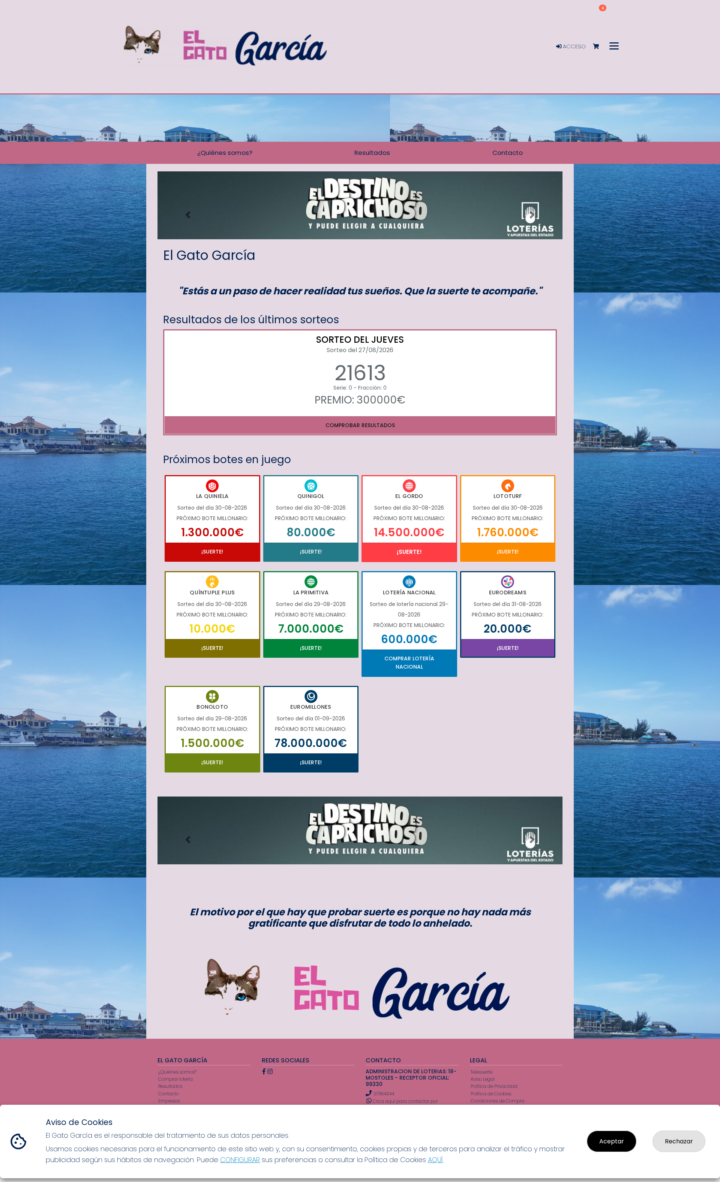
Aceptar (611, 1141)
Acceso (573, 46)
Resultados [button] (372, 152)
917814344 (384, 1093)
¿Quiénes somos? (177, 1072)
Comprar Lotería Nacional (409, 662)
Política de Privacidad (494, 1086)
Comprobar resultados (360, 425)
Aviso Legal (483, 1079)
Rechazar (679, 1141)
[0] (599, 46)
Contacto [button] (507, 152)
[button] (188, 214)
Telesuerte (481, 1072)
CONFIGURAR (240, 1159)
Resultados (170, 1086)
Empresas (169, 1101)
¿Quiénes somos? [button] (224, 152)
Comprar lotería (175, 1079)
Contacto (168, 1093)
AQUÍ (435, 1159)
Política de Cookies (491, 1093)
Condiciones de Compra (497, 1101)
